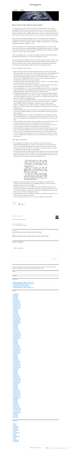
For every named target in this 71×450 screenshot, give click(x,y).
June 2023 (15, 341)
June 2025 (15, 311)
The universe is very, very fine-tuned (21, 286)
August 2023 (16, 339)
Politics (25, 225)
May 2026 (15, 297)
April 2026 (15, 299)
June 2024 (15, 326)
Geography (15, 430)
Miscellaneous (20, 225)
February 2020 (16, 391)
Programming (16, 436)
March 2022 (16, 360)
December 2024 (17, 319)
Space (14, 438)
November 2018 (17, 409)
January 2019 (16, 407)
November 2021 (17, 365)
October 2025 (16, 306)
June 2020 (15, 386)
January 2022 (16, 362)
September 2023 (17, 337)
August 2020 (16, 383)
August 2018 (16, 413)
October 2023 (16, 336)
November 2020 (17, 380)
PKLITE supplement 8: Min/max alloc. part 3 (23, 283)
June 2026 (15, 296)
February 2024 (16, 331)
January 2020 (16, 392)
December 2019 (17, 393)
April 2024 (15, 329)
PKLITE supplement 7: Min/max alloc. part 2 (23, 287)
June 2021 (15, 371)
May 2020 (15, 387)
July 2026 (15, 295)
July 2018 (15, 414)
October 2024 (16, 321)
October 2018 (16, 411)
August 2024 (16, 324)
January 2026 (16, 302)
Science (15, 437)
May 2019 (15, 402)
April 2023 (15, 343)
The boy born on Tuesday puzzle (20, 285)
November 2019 (17, 395)
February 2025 (16, 316)
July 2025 (15, 310)
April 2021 (15, 373)
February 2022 (16, 361)
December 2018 (17, 408)
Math (14, 431)
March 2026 (16, 300)
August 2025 (16, 309)
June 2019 (15, 401)
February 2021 (16, 376)
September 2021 (17, 367)
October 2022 (16, 351)
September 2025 (17, 307)
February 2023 (16, 346)
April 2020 (15, 388)
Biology (15, 424)
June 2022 (15, 356)
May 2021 (15, 372)
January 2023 (16, 347)
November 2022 (17, 350)
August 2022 (16, 353)
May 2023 (15, 342)
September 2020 (17, 382)
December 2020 (17, 378)
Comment (53, 258)
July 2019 (15, 400)
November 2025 (17, 305)
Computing (15, 426)
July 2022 (15, 355)
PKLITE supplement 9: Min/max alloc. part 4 (23, 282)
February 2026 (16, 301)
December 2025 (17, 304)
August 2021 (16, 368)
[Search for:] (35, 275)
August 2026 (16, 294)
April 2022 (15, 358)
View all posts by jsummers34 (19, 219)
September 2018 (17, 412)
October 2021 (16, 366)
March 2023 (16, 345)
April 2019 (15, 403)
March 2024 (16, 330)
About (22, 10)
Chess (14, 425)
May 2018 (15, 417)
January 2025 (16, 317)
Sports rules (16, 440)
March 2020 (16, 390)
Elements (15, 427)
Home (15, 10)
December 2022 (17, 348)
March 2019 (16, 405)
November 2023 (17, 335)
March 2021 (16, 375)
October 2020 (16, 381)
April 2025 (15, 314)
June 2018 (15, 416)
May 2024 (15, 327)
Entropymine (35, 4)
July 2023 (15, 340)
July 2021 (15, 370)
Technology (16, 441)
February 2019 (16, 406)
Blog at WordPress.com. (35, 447)
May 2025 (15, 312)
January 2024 (16, 332)
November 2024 (17, 320)
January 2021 (16, 377)
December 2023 (17, 334)
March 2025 (16, 315)
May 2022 (15, 357)
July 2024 (15, 325)
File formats (16, 429)
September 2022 (17, 352)
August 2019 (16, 398)
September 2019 (17, 397)
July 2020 (15, 385)
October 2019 (16, 396)
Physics (15, 434)
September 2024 (17, 322)
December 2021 (17, 363)
